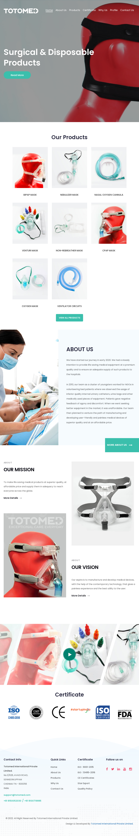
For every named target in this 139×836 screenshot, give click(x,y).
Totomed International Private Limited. (112, 823)
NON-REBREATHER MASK (69, 250)
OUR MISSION (19, 469)
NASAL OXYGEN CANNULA (108, 194)
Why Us (102, 10)
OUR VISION (85, 567)
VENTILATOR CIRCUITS (69, 306)
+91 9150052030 (12, 801)
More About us (117, 445)
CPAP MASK (108, 250)
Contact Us (127, 10)
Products (74, 10)
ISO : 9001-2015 (86, 767)
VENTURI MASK (30, 250)
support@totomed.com (17, 795)
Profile (114, 10)
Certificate (89, 10)
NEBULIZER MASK (69, 194)
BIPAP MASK (30, 194)
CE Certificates (86, 777)
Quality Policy (85, 788)
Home (49, 10)
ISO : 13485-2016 (86, 772)
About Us (61, 10)
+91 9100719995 (32, 801)
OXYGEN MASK (30, 306)
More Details (11, 498)
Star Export (84, 783)
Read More (17, 75)
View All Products (69, 317)
